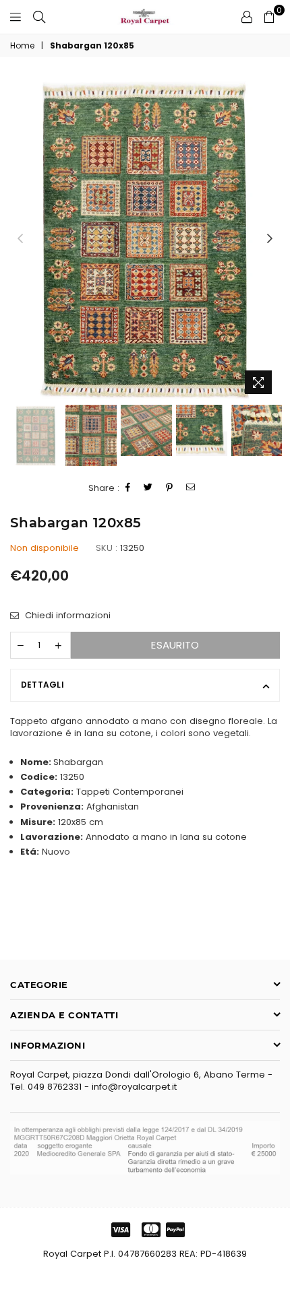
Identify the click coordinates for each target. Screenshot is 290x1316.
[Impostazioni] (246, 17)
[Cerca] (39, 17)
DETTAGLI (42, 684)
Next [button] (270, 239)
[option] (145, 239)
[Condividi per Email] (191, 488)
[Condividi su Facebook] (128, 488)
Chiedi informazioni (66, 616)
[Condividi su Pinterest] (170, 488)
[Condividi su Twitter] (148, 488)
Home (22, 45)
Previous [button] (20, 239)
